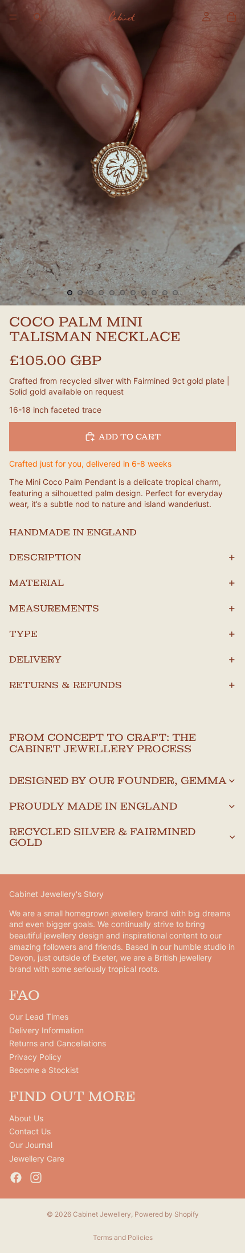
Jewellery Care (36, 1158)
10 (165, 293)
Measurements (54, 608)
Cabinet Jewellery (102, 1214)
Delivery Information (46, 1030)
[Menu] (13, 17)
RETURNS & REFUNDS (65, 685)
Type (23, 634)
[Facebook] (16, 1177)
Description (45, 557)
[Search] (37, 17)
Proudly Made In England (93, 805)
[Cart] (231, 17)
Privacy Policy (35, 1057)
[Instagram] (36, 1177)
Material (36, 583)
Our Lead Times (38, 1016)
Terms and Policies (123, 1237)
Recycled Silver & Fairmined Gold (102, 837)
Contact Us (30, 1131)
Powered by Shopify (166, 1214)
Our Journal (30, 1145)
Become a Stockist (44, 1070)
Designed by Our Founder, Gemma (118, 780)
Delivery (35, 659)
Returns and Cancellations (57, 1043)
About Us (26, 1118)
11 (175, 293)
